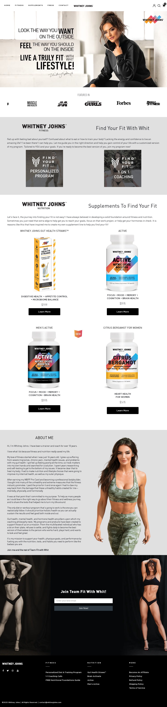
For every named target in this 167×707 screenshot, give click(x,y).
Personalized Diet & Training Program (64, 672)
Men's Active (44, 327)
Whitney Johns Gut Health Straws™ (44, 230)
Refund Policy (135, 680)
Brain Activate (94, 676)
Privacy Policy (135, 676)
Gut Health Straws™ (96, 672)
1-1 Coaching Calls (54, 676)
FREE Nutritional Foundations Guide (63, 680)
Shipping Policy (136, 684)
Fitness (19, 5)
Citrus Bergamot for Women (122, 327)
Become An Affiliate (139, 672)
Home (7, 5)
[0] (163, 6)
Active (122, 230)
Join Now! (83, 608)
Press (51, 5)
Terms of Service (137, 688)
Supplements (35, 5)
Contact (63, 5)
